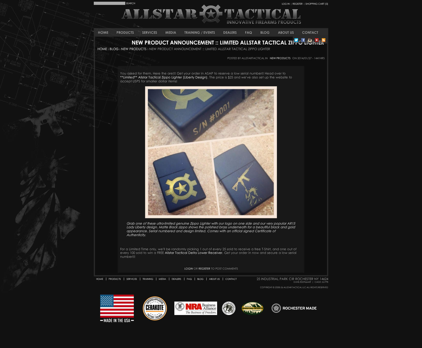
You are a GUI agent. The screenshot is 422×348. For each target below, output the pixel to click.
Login (188, 268)
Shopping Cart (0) (317, 3)
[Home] (184, 18)
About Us (286, 32)
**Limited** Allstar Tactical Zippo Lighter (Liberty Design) (163, 77)
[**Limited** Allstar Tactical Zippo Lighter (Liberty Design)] (211, 152)
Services (149, 32)
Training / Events (199, 32)
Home (103, 32)
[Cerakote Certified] (154, 309)
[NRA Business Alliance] (195, 308)
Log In (286, 3)
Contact (310, 32)
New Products (134, 49)
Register (298, 3)
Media (170, 32)
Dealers (230, 32)
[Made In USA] (117, 309)
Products (125, 32)
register (204, 268)
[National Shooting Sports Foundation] (252, 308)
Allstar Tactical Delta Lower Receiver (193, 253)
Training (148, 279)
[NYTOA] (228, 308)
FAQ (248, 32)
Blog (265, 32)
